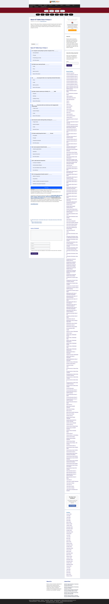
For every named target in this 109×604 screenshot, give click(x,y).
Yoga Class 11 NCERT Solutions (72, 481)
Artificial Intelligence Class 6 (71, 79)
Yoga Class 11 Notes (70, 482)
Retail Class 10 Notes (70, 409)
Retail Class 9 (69, 410)
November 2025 (69, 528)
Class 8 (71, 14)
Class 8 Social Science (70, 115)
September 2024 (69, 548)
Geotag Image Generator (33, 601)
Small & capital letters (37, 149)
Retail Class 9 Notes (70, 413)
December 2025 (69, 527)
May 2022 (68, 570)
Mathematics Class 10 (70, 318)
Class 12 (61, 5)
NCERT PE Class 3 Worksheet (72, 361)
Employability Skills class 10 (43, 219)
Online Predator (36, 110)
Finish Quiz (46, 187)
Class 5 (57, 14)
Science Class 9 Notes (70, 441)
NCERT (67, 329)
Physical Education (70, 388)
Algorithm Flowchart (70, 73)
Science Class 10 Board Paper (72, 426)
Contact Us (42, 600)
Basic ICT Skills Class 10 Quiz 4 (37, 222)
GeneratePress (60, 602)
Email (67, 61)
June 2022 (68, 569)
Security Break (35, 52)
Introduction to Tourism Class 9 (72, 285)
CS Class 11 (50, 5)
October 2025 (69, 530)
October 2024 (69, 546)
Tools (73, 5)
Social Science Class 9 (70, 451)
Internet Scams (36, 129)
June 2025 (68, 536)
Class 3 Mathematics (70, 110)
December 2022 (69, 559)
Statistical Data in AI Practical (50, 601)
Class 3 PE (68, 112)
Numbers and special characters (39, 183)
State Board (45, 5)
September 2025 (69, 531)
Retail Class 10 (69, 404)
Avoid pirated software (37, 165)
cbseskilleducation (34, 204)
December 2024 (69, 544)
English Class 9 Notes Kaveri (71, 209)
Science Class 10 (69, 424)
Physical (34, 93)
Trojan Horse (35, 108)
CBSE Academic (69, 96)
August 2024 (68, 549)
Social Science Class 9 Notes (72, 463)
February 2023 (69, 556)
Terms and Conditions (57, 600)
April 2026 (68, 520)
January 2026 (69, 525)
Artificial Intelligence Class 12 (72, 77)
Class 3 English (69, 105)
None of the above (36, 73)
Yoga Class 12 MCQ (70, 486)
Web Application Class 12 (71, 472)
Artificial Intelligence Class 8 (71, 82)
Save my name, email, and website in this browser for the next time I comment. (46, 250)
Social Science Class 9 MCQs (72, 456)
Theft (34, 66)
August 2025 (68, 533)
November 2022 (69, 561)
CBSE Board (40, 5)
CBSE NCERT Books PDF (71, 97)
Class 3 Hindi (68, 109)
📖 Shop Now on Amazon (72, 30)
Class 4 (52, 14)
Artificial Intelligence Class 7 (71, 81)
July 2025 (68, 535)
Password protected (37, 140)
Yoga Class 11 (69, 479)
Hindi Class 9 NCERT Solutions (72, 222)
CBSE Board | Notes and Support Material (66, 601)
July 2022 (68, 567)
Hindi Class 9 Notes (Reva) (71, 225)
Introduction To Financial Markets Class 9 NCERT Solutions (71, 271)
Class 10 (51, 10)
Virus (34, 68)
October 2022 (69, 562)
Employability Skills (33, 5)
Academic (31, 6)
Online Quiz (36, 6)
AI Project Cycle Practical (41, 601)
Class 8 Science (69, 114)
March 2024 (68, 551)
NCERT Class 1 (69, 333)
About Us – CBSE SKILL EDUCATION (34, 600)
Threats (34, 55)
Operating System (69, 365)
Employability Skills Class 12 (71, 190)
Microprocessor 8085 (70, 328)
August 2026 (68, 514)
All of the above (36, 60)
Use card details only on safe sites (39, 167)
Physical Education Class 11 (71, 389)
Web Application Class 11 (71, 470)
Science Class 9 (69, 433)
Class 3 (47, 14)
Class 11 (56, 5)
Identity (34, 96)
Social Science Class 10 (70, 445)
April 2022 (68, 572)
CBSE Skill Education (35, 219)
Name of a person (36, 176)
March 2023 (68, 554)
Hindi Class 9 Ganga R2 (70, 220)
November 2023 (69, 553)
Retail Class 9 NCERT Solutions (72, 412)
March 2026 (68, 522)
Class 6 (61, 14)
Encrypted (35, 135)
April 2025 (68, 540)
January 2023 (69, 557)
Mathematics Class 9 (70, 324)
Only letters (35, 178)
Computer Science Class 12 (71, 139)
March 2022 (68, 574)
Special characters (36, 154)
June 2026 (68, 517)
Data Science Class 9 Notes (71, 152)
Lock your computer (37, 162)
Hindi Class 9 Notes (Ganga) (71, 224)
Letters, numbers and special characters (40, 181)
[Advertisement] (46, 36)
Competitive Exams (43, 6)
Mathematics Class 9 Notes (71, 326)
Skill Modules (68, 5)
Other (67, 366)
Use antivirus (35, 170)
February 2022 (69, 575)
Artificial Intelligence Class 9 (71, 84)
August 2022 (68, 566)
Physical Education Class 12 (71, 397)
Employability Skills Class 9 (71, 191)
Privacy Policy (47, 600)
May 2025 (68, 538)
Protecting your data (37, 57)
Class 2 (42, 14)
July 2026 (68, 515)
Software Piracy (36, 98)
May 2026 (68, 518)
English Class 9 (69, 204)
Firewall (34, 138)
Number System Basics (70, 363)
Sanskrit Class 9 (69, 415)
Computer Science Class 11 (71, 129)
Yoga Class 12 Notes (70, 487)
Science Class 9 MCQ (70, 436)
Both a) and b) (35, 71)
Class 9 (46, 10)
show (37, 44)
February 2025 (69, 543)
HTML (67, 231)
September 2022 (69, 564)
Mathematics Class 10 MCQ (71, 323)
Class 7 (66, 14)
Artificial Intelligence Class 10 (72, 74)
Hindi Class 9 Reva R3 (70, 230)
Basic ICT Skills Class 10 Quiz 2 (37, 221)
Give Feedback (72, 505)
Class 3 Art (68, 104)
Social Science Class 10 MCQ (72, 450)
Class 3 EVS (68, 107)
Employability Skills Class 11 (71, 179)
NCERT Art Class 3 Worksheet (72, 331)
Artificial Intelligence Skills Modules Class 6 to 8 (68, 600)
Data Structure (69, 165)
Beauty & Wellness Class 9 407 (72, 86)
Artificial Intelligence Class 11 (72, 76)
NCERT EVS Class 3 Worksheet (72, 354)
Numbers (35, 151)
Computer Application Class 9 (72, 124)
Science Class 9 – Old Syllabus (72, 435)
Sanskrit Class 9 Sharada (71, 422)
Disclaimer (51, 600)
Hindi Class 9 (68, 219)
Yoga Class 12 (69, 484)
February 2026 (69, 523)
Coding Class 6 (69, 117)
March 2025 (68, 541)
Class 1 (38, 14)
